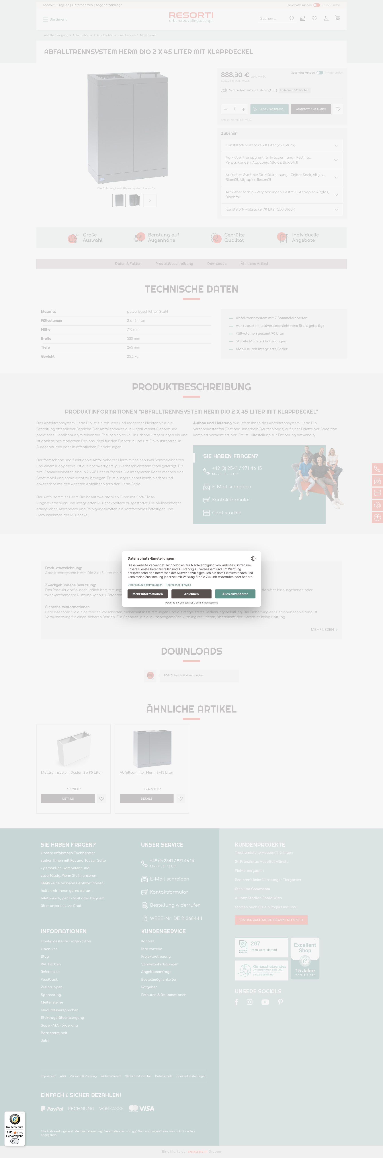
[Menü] (22, 1114)
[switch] (14, 1141)
